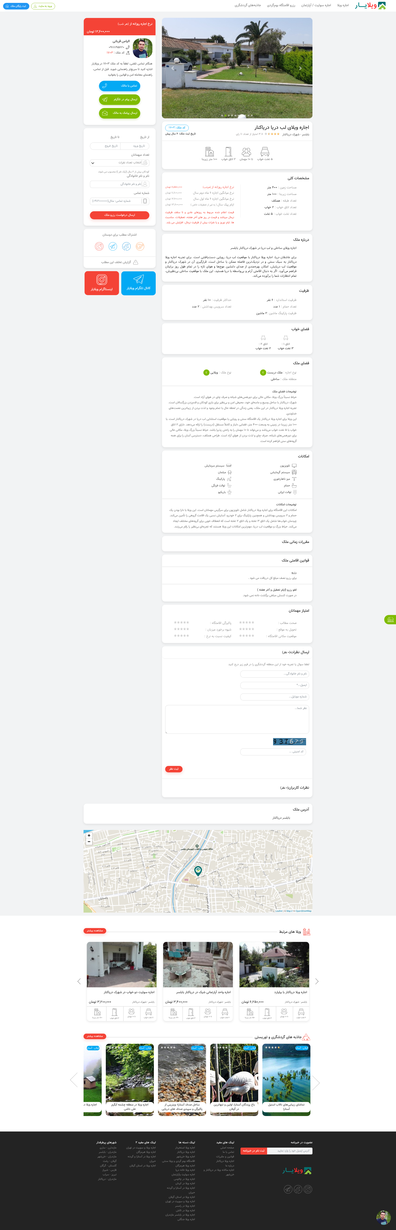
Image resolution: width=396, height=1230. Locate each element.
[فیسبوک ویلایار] (298, 1189)
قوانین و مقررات (225, 1157)
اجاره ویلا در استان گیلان (182, 1197)
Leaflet (279, 910)
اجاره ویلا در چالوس (184, 1179)
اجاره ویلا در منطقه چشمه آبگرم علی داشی (182, 1107)
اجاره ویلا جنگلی (186, 1219)
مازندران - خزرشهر (107, 1157)
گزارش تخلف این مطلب (116, 262)
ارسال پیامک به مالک (125, 113)
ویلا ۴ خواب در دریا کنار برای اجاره (120, 992)
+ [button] (89, 835)
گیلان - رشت (110, 1161)
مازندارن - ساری (108, 1148)
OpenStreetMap (303, 910)
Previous (307, 981)
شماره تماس (141, 193)
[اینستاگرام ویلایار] (308, 1189)
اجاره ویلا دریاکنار (225, 1161)
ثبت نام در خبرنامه (254, 1151)
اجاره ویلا (343, 5)
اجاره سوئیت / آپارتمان (316, 5)
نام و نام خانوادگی (138, 176)
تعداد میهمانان (140, 155)
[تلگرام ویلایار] (288, 1189)
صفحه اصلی (227, 1148)
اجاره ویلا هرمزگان (185, 1166)
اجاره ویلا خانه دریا (185, 1170)
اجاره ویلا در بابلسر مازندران (180, 1215)
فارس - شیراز (109, 1170)
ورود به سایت (45, 6)
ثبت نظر (174, 769)
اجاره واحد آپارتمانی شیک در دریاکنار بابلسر (267, 992)
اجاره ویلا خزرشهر (185, 1157)
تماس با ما (228, 1152)
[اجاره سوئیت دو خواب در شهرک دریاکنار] (185, 964)
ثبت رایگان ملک (18, 6)
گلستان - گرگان (108, 1166)
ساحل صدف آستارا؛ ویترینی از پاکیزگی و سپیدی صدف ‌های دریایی (234, 1107)
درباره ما (229, 1166)
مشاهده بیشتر (95, 931)
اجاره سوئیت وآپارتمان (183, 1175)
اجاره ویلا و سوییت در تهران (180, 1201)
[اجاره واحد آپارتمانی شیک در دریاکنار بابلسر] (261, 964)
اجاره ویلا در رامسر (185, 1206)
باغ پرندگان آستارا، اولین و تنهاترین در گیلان (286, 1107)
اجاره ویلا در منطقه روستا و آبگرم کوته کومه (130, 1107)
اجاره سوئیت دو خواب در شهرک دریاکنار (192, 992)
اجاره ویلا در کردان (185, 1183)
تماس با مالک (129, 86)
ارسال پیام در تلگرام (125, 99)
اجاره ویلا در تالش (185, 1211)
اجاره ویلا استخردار (185, 1148)
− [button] (89, 841)
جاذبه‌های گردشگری (248, 5)
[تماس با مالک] (383, 1217)
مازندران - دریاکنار (107, 1179)
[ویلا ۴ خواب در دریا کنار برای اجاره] (109, 964)
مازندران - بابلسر (108, 1152)
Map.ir (289, 910)
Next (80, 1080)
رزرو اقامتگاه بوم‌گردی (281, 5)
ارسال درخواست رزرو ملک (119, 215)
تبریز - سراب (110, 1175)
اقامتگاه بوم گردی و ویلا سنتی (178, 1161)
